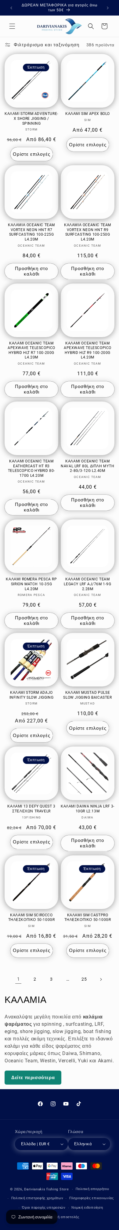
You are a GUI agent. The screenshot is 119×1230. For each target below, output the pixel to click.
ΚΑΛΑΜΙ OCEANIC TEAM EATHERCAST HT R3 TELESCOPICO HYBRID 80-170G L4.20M (31, 468)
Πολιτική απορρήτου (92, 1189)
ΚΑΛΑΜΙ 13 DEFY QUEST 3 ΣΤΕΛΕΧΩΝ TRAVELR (31, 808)
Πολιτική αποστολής (62, 1217)
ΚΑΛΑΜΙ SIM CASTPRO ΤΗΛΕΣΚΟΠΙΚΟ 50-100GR (87, 917)
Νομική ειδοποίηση (87, 1208)
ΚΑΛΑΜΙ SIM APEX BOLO (87, 114)
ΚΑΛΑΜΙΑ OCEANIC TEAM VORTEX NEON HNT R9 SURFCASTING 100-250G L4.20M (87, 232)
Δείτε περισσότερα (33, 1077)
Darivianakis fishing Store (46, 1189)
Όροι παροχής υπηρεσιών (43, 1208)
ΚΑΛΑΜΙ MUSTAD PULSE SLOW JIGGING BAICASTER (87, 695)
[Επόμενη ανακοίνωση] (107, 8)
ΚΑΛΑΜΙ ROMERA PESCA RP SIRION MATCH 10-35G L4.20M (31, 584)
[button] (12, 26)
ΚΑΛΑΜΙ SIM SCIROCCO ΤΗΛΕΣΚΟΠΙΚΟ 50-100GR (31, 917)
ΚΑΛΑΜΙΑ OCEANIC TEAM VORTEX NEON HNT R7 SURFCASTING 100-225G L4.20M (31, 232)
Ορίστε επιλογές (31, 154)
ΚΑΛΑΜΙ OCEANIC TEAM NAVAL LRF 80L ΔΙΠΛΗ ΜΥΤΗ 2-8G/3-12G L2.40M (87, 466)
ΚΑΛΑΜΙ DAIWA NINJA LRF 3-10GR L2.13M (87, 808)
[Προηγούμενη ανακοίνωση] (11, 8)
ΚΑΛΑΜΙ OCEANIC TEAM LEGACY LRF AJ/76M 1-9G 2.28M (87, 584)
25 (84, 979)
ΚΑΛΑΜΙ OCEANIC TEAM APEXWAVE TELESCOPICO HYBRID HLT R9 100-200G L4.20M (87, 350)
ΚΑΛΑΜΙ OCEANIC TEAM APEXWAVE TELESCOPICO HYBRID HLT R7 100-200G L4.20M (31, 350)
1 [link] (18, 979)
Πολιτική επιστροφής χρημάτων (37, 1198)
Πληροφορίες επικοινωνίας (91, 1198)
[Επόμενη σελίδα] (100, 979)
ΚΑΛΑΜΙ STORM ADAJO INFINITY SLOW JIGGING (31, 695)
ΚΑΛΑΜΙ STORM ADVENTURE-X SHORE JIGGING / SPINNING (31, 118)
